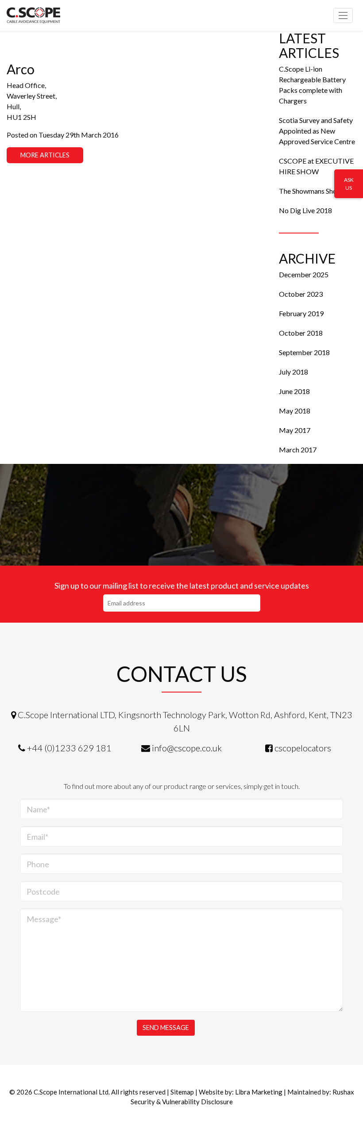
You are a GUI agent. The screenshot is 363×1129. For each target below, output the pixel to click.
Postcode (43, 891)
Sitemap (182, 1092)
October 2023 (301, 294)
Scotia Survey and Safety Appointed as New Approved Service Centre (317, 130)
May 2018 (294, 410)
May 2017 (294, 430)
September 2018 (304, 352)
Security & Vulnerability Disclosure (182, 1102)
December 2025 (303, 274)
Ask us (349, 183)
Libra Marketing (258, 1092)
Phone (38, 864)
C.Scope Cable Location (46, 15)
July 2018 (293, 371)
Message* (44, 919)
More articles (45, 155)
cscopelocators (302, 747)
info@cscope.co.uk (187, 747)
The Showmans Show (310, 191)
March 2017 (298, 449)
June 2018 (294, 391)
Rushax (343, 1092)
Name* (38, 809)
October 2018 (301, 333)
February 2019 (301, 313)
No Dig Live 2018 (305, 210)
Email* (37, 837)
